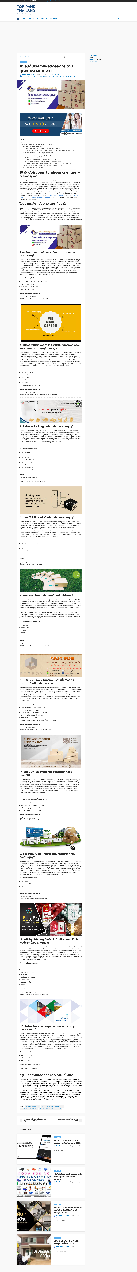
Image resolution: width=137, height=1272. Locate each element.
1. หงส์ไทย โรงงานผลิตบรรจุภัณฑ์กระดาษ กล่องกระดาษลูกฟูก (42, 148)
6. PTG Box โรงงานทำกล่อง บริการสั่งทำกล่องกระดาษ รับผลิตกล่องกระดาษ (47, 158)
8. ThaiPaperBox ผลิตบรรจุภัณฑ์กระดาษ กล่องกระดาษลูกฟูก (43, 162)
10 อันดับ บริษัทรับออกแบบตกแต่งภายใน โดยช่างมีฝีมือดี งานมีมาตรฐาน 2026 (68, 1210)
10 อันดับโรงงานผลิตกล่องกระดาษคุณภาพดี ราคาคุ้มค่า (38, 144)
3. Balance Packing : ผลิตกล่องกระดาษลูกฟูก (39, 152)
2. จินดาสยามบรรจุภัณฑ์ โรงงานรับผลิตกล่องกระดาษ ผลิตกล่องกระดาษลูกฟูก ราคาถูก (50, 150)
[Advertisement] (68, 35)
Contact (53, 1)
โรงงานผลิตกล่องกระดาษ (47, 76)
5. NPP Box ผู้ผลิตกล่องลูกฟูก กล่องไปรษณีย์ (38, 156)
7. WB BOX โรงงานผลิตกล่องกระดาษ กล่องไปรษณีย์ (41, 160)
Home (40, 1)
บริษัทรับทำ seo (94, 56)
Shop (60, 1)
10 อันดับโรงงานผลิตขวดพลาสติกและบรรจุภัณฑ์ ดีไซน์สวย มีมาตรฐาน (68, 1176)
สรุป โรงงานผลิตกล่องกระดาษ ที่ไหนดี (33, 167)
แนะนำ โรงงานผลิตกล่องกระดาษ (29, 76)
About (44, 19)
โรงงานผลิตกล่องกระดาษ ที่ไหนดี (65, 76)
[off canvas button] (18, 19)
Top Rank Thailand (56, 195)
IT (37, 19)
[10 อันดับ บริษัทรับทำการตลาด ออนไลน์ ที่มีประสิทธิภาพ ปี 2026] (34, 1149)
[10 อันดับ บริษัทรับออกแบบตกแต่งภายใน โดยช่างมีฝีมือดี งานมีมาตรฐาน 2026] (34, 1216)
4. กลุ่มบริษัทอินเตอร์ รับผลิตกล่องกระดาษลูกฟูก (39, 154)
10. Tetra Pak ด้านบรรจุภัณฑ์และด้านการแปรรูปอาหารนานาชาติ (44, 165)
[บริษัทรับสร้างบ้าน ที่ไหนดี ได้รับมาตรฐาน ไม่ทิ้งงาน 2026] (34, 1249)
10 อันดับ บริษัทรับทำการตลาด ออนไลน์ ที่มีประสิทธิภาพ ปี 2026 (67, 1141)
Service (23, 62)
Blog (46, 1)
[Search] (118, 19)
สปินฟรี (91, 59)
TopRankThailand (28, 74)
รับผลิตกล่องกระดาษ (55, 74)
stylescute (93, 61)
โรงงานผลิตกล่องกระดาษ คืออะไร (32, 146)
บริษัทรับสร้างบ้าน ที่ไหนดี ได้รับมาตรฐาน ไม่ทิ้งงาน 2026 (66, 1242)
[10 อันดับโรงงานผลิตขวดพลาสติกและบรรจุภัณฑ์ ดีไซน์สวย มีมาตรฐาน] (34, 1182)
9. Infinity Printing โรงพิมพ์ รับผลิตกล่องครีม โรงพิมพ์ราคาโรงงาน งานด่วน (48, 163)
